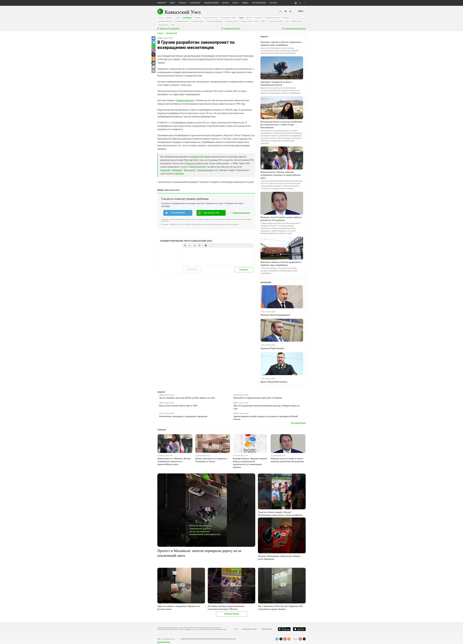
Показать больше (231, 614)
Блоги (235, 3)
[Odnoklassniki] (153, 59)
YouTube (179, 173)
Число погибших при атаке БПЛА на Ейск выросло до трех (187, 397)
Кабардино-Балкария (272, 18)
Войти (300, 11)
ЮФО (172, 25)
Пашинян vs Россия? (232, 29)
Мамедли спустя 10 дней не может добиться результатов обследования (281, 218)
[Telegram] (153, 42)
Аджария (169, 18)
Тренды (182, 3)
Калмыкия (285, 18)
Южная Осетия (296, 21)
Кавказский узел (185, 100)
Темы (172, 3)
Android (194, 156)
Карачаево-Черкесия (165, 21)
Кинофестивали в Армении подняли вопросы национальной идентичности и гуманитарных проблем (250, 462)
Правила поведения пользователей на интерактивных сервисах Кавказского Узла (207, 639)
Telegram (189, 163)
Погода (273, 3)
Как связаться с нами (249, 629)
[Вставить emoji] (205, 245)
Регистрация (191, 269)
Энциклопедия (211, 3)
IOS (202, 156)
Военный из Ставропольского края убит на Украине (257, 397)
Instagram (177, 170)
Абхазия (161, 18)
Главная (160, 33)
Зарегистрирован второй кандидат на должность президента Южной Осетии (265, 418)
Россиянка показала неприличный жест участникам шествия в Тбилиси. (226, 607)
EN (305, 3)
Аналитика (195, 3)
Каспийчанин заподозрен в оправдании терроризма (183, 416)
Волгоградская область (228, 18)
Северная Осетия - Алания (249, 21)
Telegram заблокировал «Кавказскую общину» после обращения (279, 557)
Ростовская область (231, 21)
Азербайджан (187, 18)
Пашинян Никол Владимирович (275, 314)
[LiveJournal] (153, 63)
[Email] (153, 67)
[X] (153, 55)
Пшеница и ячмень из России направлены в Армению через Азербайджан (281, 263)
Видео (245, 3)
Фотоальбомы (259, 3)
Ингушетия (258, 18)
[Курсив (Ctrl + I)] (189, 245)
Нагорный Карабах (197, 21)
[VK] (153, 38)
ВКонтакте (189, 170)
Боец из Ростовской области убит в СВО (178, 405)
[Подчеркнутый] (194, 245)
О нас (235, 629)
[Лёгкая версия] (296, 3)
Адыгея (177, 18)
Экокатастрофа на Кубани (295, 29)
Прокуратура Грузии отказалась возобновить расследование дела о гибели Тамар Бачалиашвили (281, 124)
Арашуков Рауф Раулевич (272, 348)
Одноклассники (205, 170)
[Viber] (153, 51)
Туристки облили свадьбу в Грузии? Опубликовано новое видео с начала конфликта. (280, 513)
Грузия (241, 18)
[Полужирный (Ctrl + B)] (185, 245)
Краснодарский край (182, 21)
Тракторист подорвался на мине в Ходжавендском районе (276, 83)
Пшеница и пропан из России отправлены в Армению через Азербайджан (281, 43)
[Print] (153, 71)
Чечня (287, 21)
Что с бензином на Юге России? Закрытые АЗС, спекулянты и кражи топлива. (280, 607)
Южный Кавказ (163, 25)
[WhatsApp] (153, 46)
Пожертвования (266, 629)
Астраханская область (210, 18)
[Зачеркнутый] (199, 245)
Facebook (165, 170)
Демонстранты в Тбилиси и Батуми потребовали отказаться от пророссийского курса (280, 174)
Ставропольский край (275, 21)
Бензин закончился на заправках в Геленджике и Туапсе (211, 460)
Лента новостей (171, 33)
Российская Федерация (214, 21)
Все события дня (298, 423)
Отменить (243, 270)
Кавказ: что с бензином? (169, 29)
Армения (197, 18)
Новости (161, 3)
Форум (225, 3)
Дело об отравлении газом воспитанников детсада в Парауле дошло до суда (266, 407)
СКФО (263, 21)
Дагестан (249, 18)
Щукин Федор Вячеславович (273, 381)
